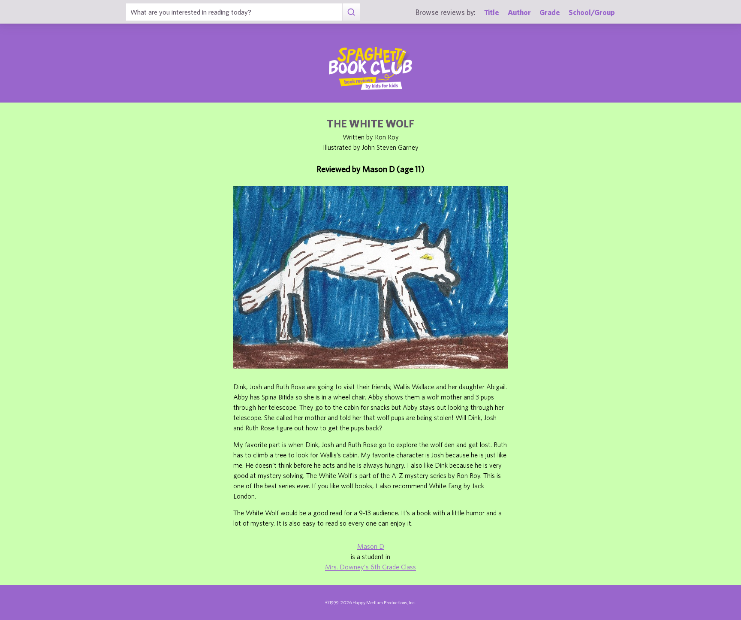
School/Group (592, 12)
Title (491, 12)
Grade (549, 12)
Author (519, 12)
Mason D (370, 546)
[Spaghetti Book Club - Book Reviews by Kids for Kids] (370, 68)
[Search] (351, 12)
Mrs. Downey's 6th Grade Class (370, 567)
